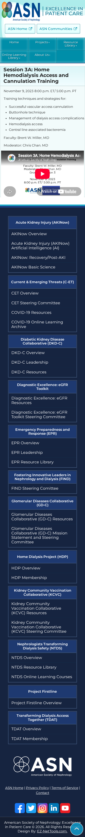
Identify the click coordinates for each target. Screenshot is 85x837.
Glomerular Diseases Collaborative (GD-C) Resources (42, 516)
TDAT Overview (26, 729)
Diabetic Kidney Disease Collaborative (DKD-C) (42, 341)
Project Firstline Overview (36, 703)
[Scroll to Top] (76, 829)
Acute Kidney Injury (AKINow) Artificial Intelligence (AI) (40, 245)
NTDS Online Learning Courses (41, 677)
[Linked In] (54, 808)
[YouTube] (65, 808)
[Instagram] (42, 808)
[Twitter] (31, 808)
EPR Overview (25, 443)
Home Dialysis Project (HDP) (42, 557)
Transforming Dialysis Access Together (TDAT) (43, 717)
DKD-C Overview (28, 353)
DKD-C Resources (28, 372)
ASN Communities (55, 29)
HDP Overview (25, 568)
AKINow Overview (29, 234)
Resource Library (71, 44)
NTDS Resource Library (33, 667)
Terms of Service (64, 788)
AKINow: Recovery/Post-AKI (38, 257)
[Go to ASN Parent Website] (43, 775)
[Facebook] (20, 808)
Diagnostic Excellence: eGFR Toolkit (42, 387)
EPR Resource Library (32, 462)
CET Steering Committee (35, 303)
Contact (42, 793)
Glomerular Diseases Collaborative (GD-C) (42, 503)
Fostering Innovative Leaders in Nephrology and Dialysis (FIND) (42, 477)
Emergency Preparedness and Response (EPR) (42, 431)
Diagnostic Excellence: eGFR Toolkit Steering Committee (39, 414)
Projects (41, 42)
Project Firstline (42, 691)
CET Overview (25, 293)
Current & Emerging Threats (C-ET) (42, 282)
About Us (42, 55)
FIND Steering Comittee (34, 488)
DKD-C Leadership (29, 362)
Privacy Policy (37, 788)
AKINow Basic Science (33, 267)
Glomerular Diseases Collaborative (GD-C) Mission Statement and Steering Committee (39, 535)
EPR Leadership (27, 452)
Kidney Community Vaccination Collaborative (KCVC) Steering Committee (38, 627)
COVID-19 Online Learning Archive (37, 324)
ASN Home (17, 29)
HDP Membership (29, 578)
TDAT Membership (29, 739)
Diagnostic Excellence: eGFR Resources (39, 400)
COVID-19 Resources (31, 312)
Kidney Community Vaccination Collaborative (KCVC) (42, 592)
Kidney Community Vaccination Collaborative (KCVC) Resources (36, 608)
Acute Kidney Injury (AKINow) (42, 222)
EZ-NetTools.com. (52, 831)
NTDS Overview (26, 658)
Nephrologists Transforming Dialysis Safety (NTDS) (42, 646)
